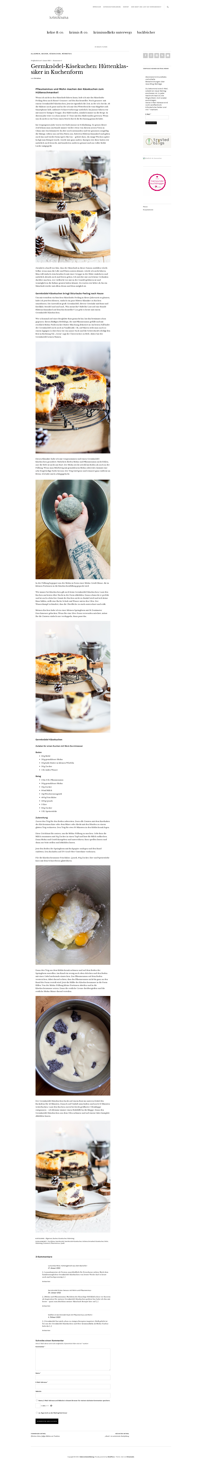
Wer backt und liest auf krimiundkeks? (146, 7)
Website (38, 1391)
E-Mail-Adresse (42, 1382)
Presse (145, 207)
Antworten (46, 1281)
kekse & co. (55, 32)
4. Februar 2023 (54, 1317)
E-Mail (148, 114)
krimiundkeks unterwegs (112, 32)
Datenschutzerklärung (112, 7)
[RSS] (162, 55)
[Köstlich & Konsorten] (152, 158)
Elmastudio (130, 1457)
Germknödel (60, 1241)
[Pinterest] (156, 55)
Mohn (106, 1241)
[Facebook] (145, 55)
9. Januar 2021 (46, 60)
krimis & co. (78, 32)
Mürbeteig (67, 54)
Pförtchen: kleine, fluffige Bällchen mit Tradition (45, 1435)
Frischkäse (51, 1241)
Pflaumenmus (55, 1243)
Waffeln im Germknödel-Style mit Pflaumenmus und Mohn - (70, 1315)
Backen (44, 54)
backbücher (146, 32)
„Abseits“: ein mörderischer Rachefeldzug (117, 1435)
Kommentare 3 (57, 60)
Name (38, 1373)
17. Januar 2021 (54, 1268)
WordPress (111, 1457)
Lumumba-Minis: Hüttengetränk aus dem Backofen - (68, 1266)
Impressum (97, 7)
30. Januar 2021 (54, 1293)
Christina (37, 78)
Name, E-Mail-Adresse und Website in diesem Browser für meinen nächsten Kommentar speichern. (74, 1400)
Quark (63, 1243)
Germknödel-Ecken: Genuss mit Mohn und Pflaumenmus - (70, 1290)
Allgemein (35, 54)
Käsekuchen (55, 54)
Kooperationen (148, 210)
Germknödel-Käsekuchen (73, 1241)
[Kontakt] (168, 55)
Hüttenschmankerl (88, 1241)
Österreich (46, 1243)
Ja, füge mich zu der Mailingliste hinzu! (52, 1413)
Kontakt (126, 7)
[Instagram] (151, 55)
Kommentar (40, 1347)
